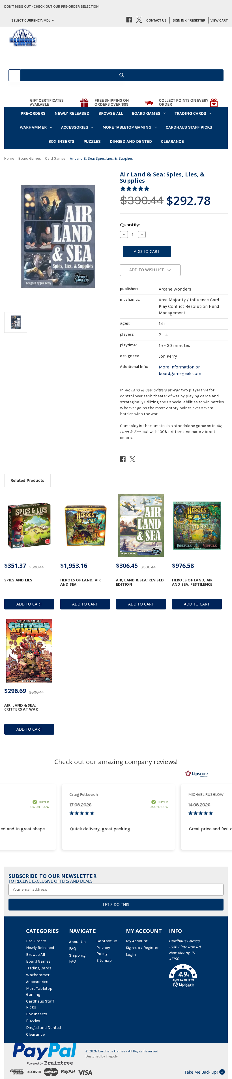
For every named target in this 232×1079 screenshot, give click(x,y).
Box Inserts (61, 141)
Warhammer (33, 127)
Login (131, 954)
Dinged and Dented (131, 141)
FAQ (72, 948)
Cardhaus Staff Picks (189, 127)
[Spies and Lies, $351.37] (29, 526)
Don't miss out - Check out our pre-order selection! (51, 6)
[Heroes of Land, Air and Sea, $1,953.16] (85, 526)
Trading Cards (190, 113)
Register (197, 20)
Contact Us (156, 20)
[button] (187, 977)
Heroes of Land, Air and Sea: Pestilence (192, 582)
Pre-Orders (33, 113)
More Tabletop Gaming (126, 127)
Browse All (110, 113)
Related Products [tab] (27, 480)
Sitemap (104, 960)
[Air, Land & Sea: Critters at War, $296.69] (29, 651)
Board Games (146, 113)
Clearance (172, 141)
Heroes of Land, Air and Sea (80, 582)
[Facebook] (129, 20)
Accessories (74, 127)
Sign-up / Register (142, 947)
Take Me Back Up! (201, 1072)
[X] (139, 20)
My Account (137, 941)
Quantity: (130, 224)
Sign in (178, 20)
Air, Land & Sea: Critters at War (21, 707)
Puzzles (92, 141)
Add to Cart (29, 604)
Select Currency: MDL (30, 20)
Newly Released (72, 113)
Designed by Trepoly (101, 1056)
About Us (77, 941)
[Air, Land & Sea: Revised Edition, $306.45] (141, 526)
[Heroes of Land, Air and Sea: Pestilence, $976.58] (197, 526)
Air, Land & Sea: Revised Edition (140, 582)
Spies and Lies (18, 580)
